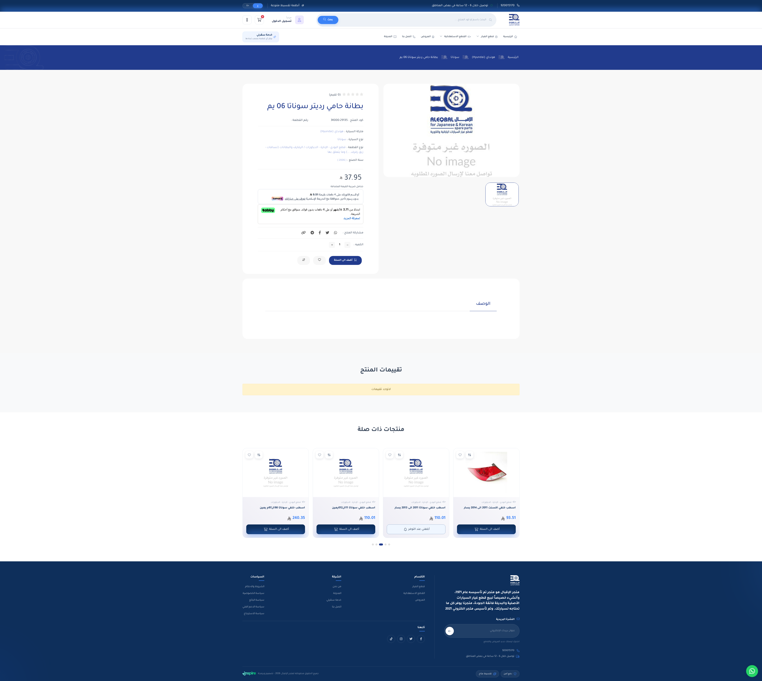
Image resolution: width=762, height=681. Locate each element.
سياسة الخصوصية (253, 593)
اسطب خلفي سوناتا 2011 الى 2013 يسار (490, 507)
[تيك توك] (391, 639)
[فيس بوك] (421, 639)
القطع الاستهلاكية (455, 36)
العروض (426, 36)
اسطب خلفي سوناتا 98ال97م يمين (352, 507)
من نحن (337, 586)
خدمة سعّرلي (333, 600)
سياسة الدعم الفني (253, 607)
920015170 (508, 5)
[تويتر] (411, 639)
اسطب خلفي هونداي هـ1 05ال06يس (281, 507)
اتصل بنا (407, 36)
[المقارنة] (247, 19)
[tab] (483, 306)
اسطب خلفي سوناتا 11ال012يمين (423, 507)
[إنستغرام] (401, 639)
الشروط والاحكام (254, 586)
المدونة (337, 593)
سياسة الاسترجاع (254, 613)
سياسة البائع (256, 600)
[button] (288, 19)
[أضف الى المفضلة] (460, 455)
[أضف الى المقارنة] (469, 455)
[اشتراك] (449, 631)
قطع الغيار (418, 586)
